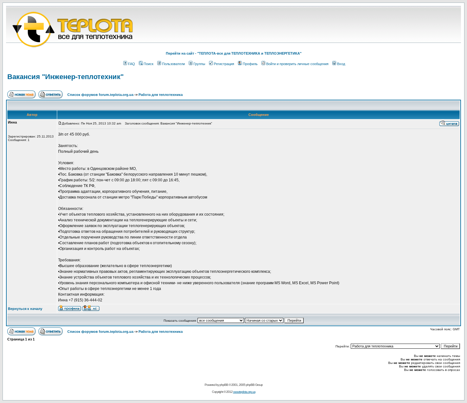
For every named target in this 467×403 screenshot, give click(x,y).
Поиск (148, 64)
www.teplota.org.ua (244, 391)
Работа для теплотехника (161, 95)
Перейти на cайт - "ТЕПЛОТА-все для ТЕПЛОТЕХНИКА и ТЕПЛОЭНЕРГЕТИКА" (233, 53)
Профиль (250, 64)
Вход (341, 64)
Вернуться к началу (25, 309)
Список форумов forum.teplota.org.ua (100, 95)
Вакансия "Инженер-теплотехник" (65, 77)
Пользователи (173, 64)
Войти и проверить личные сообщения (297, 64)
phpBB (224, 384)
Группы (199, 64)
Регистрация (224, 64)
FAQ (131, 64)
